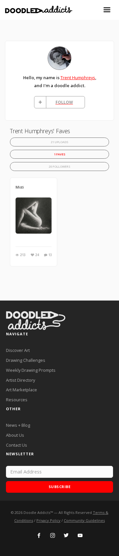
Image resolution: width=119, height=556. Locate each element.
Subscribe (60, 486)
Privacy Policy (48, 520)
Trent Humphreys (77, 78)
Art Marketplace (21, 390)
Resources (16, 400)
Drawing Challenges (25, 360)
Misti (20, 187)
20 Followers (59, 166)
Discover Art (18, 350)
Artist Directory (20, 380)
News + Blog (18, 425)
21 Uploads (59, 142)
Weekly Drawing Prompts (31, 370)
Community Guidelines (84, 520)
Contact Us (16, 445)
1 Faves (59, 154)
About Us (15, 435)
